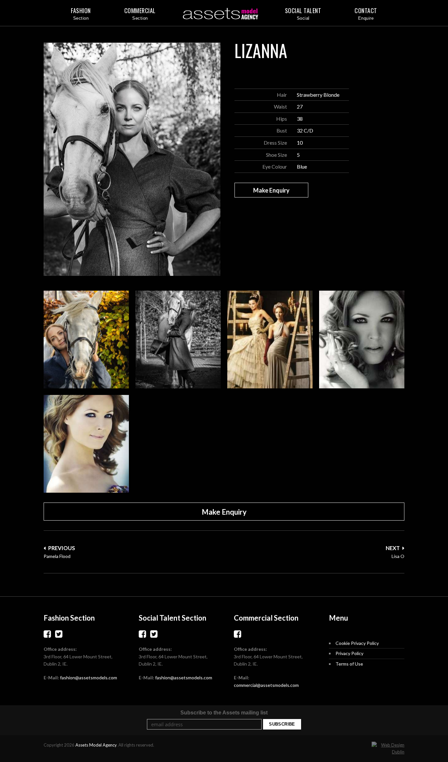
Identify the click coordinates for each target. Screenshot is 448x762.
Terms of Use (349, 664)
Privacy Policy (349, 653)
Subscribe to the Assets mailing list (224, 712)
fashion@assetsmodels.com (88, 677)
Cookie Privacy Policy (357, 643)
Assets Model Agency (95, 745)
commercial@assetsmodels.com (266, 685)
